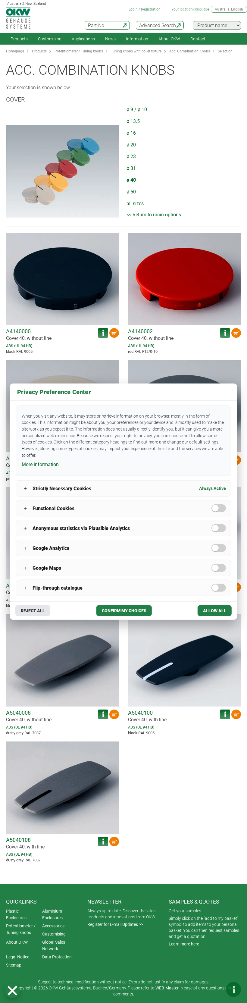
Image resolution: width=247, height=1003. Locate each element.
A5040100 (140, 713)
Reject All (33, 610)
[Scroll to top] (215, 989)
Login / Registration (145, 9)
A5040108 (18, 840)
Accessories (53, 925)
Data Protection (57, 956)
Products (19, 38)
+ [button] (25, 488)
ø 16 (131, 133)
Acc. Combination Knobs (189, 51)
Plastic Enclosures (16, 914)
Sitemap (13, 965)
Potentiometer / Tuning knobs (79, 51)
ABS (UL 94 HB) (19, 345)
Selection (225, 51)
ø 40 (131, 180)
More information (40, 464)
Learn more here (184, 944)
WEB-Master (167, 988)
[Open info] (233, 989)
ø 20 (131, 145)
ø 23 (131, 156)
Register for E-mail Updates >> (115, 924)
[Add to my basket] (114, 333)
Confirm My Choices (124, 610)
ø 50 (131, 192)
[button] (12, 990)
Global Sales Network (53, 945)
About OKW (17, 942)
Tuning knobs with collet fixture (136, 51)
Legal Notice (17, 956)
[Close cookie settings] (12, 990)
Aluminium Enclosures (52, 914)
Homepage (15, 51)
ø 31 (131, 168)
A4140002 (140, 331)
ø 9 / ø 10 (137, 109)
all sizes (135, 203)
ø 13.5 (133, 121)
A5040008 (18, 713)
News (110, 38)
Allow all (214, 610)
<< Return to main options (154, 215)
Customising (49, 38)
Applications (83, 38)
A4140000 (18, 331)
